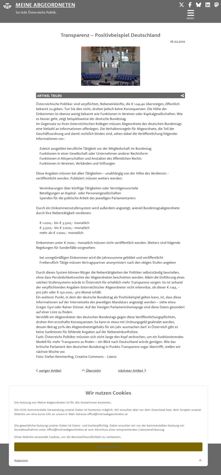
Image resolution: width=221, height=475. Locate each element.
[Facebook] (190, 4)
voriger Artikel (49, 370)
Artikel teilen (49, 95)
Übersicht (93, 370)
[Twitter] (181, 4)
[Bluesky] (198, 4)
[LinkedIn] (207, 4)
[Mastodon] (216, 4)
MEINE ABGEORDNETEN (45, 4)
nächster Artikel (131, 370)
